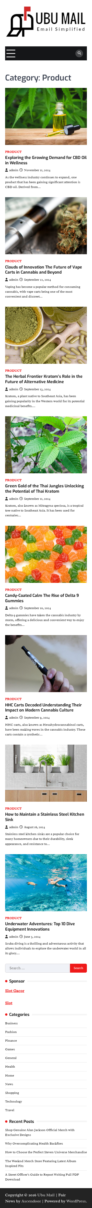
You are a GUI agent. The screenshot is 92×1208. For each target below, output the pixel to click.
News (9, 1084)
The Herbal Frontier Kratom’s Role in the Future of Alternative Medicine (44, 379)
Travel (9, 1110)
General (11, 1058)
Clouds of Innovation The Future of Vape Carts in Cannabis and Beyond (43, 269)
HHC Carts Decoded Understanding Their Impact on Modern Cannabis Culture (43, 707)
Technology (13, 1101)
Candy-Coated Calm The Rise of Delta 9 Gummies (42, 598)
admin (13, 170)
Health (10, 1067)
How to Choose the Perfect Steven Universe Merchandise (46, 1152)
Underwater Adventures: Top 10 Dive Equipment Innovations (40, 926)
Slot (8, 1002)
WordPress (76, 1201)
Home (9, 1075)
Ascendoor (31, 1201)
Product (13, 152)
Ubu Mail (46, 1195)
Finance (11, 1041)
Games (10, 1049)
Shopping (12, 1093)
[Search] (79, 53)
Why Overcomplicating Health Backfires (34, 1144)
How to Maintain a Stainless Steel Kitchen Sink (44, 817)
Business (11, 1023)
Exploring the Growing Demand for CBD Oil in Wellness (46, 160)
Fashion (11, 1032)
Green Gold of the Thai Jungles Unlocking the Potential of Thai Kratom (44, 488)
